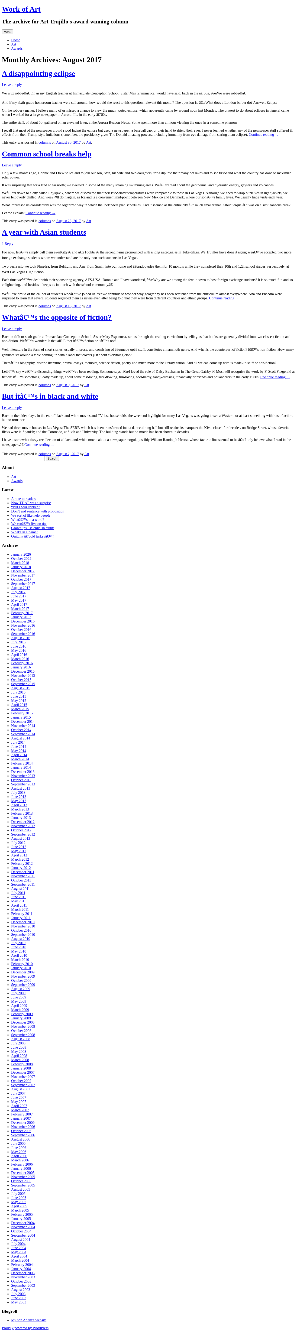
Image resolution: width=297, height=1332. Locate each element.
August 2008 (20, 1039)
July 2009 (18, 993)
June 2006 (18, 1148)
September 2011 (23, 884)
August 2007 (20, 1089)
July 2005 (18, 1194)
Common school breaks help (46, 154)
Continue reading (264, 134)
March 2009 (20, 1010)
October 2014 (21, 730)
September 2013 (23, 784)
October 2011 (21, 880)
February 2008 (22, 1064)
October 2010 (21, 930)
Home (15, 40)
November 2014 (23, 726)
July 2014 (18, 742)
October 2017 (21, 579)
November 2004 (23, 1227)
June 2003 (18, 1298)
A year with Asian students (44, 232)
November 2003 (23, 1277)
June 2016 (18, 646)
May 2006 (18, 1152)
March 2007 (20, 1110)
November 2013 (23, 776)
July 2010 (18, 943)
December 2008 (23, 1022)
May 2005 (18, 1202)
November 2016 (23, 625)
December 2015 (23, 671)
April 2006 (19, 1156)
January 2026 (21, 554)
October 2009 (21, 980)
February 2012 (22, 863)
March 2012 (20, 859)
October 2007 (21, 1081)
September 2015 (23, 684)
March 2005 (20, 1210)
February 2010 (22, 964)
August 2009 (20, 989)
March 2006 (20, 1160)
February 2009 (22, 1014)
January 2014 (21, 767)
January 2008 (21, 1068)
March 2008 (20, 1060)
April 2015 (19, 705)
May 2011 (18, 901)
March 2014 (20, 759)
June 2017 (18, 596)
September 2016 (23, 634)
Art (13, 44)
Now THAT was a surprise (31, 503)
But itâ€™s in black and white (50, 396)
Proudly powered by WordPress (25, 1328)
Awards (17, 48)
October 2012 (21, 830)
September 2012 (23, 834)
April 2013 (19, 805)
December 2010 (23, 922)
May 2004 (18, 1252)
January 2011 (21, 918)
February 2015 (22, 713)
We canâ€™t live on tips (29, 524)
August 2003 (20, 1290)
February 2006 (22, 1164)
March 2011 (20, 909)
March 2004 (20, 1260)
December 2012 (23, 822)
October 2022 (21, 559)
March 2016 (20, 659)
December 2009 (23, 972)
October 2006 (21, 1131)
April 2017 (19, 604)
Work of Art (21, 9)
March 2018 (20, 563)
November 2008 (23, 1026)
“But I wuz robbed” (25, 507)
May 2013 (18, 801)
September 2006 (23, 1135)
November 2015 (23, 675)
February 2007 (22, 1114)
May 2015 (18, 701)
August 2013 (20, 788)
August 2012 (20, 838)
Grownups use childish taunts (32, 528)
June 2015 (18, 696)
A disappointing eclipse (38, 73)
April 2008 (19, 1056)
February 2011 (21, 914)
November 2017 (23, 575)
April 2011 (19, 905)
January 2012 (21, 868)
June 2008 (18, 1047)
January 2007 (21, 1118)
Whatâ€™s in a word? (27, 520)
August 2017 (20, 588)
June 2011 (18, 897)
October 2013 (21, 780)
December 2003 (23, 1273)
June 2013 (18, 797)
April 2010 (19, 955)
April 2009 (19, 1006)
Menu (7, 32)
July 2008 (18, 1043)
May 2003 (18, 1302)
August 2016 (20, 638)
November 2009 (23, 976)
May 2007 (18, 1102)
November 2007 (23, 1077)
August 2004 (20, 1239)
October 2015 (21, 680)
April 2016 (19, 655)
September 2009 (23, 985)
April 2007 (19, 1106)
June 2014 (18, 747)
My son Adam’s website (28, 1320)
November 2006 (23, 1127)
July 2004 (18, 1244)
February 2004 (22, 1265)
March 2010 (20, 960)
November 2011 (23, 876)
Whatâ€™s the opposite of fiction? (57, 317)
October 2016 (21, 630)
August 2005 (20, 1189)
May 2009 (18, 1001)
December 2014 (23, 721)
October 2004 (21, 1231)
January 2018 (21, 567)
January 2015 (21, 717)
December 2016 (23, 621)
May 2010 (18, 951)
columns (45, 142)
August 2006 (20, 1139)
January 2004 (21, 1269)
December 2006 (23, 1123)
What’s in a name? (24, 532)
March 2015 (20, 709)
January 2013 (21, 818)
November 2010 (23, 926)
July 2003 (18, 1294)
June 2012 (18, 847)
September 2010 (23, 935)
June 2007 (18, 1097)
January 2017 (21, 617)
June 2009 (18, 997)
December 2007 (23, 1072)
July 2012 (18, 843)
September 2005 (23, 1185)
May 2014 (18, 751)
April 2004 (19, 1256)
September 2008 (23, 1035)
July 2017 (18, 592)
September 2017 (23, 584)
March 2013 (20, 809)
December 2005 (23, 1173)
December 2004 (23, 1223)
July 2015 (18, 692)
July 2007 (18, 1093)
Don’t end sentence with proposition (37, 511)
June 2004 (18, 1248)
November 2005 (23, 1177)
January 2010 (21, 968)
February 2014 (22, 763)
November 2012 (23, 826)
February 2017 (22, 613)
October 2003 (21, 1281)
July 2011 (18, 893)
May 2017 (18, 600)
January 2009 (21, 1018)
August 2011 (20, 889)
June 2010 (18, 947)
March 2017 (20, 609)
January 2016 (21, 667)
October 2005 (21, 1181)
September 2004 (23, 1235)
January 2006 (21, 1168)
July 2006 (18, 1143)
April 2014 (19, 755)
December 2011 (22, 872)
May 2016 (18, 650)
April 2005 (19, 1206)
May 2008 (18, 1051)
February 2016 (22, 663)
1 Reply (7, 244)
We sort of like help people (30, 515)
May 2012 (18, 851)
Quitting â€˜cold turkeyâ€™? (32, 536)
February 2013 (22, 813)
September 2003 (23, 1285)
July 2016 (18, 642)
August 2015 (20, 688)
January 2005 (21, 1219)
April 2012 (19, 855)
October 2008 (21, 1031)
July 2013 (18, 792)
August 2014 (20, 738)
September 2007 (23, 1085)
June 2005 (18, 1198)
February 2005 (22, 1214)
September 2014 (23, 734)
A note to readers (23, 499)
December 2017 (23, 571)
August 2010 (20, 939)
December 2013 (23, 772)
